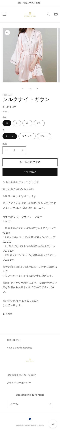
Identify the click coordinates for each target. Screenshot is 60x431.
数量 (4, 143)
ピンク (10, 136)
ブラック (27, 136)
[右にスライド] (37, 88)
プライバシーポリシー (19, 382)
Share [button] (9, 313)
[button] (4, 14)
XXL (39, 123)
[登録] (49, 404)
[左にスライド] (22, 88)
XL (27, 123)
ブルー (44, 136)
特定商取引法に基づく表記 (22, 375)
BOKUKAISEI (26, 425)
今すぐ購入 (30, 171)
